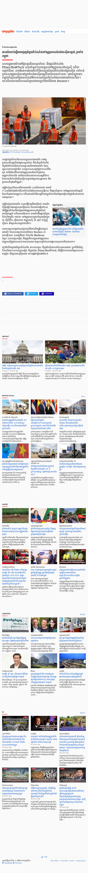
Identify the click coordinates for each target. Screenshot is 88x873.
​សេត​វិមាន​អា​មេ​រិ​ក (28, 152)
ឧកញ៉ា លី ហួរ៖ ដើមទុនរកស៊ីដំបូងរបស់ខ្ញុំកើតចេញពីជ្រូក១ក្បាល (15, 675)
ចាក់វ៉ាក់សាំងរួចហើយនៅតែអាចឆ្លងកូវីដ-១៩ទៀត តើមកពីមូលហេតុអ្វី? (72, 466)
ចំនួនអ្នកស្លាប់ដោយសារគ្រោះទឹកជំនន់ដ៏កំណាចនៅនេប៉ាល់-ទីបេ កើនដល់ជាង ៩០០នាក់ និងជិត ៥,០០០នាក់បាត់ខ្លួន (14, 741)
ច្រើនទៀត (82, 614)
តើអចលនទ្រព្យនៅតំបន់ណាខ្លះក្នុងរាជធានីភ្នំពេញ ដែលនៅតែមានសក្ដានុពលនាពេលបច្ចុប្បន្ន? (14, 790)
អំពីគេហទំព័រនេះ (55, 860)
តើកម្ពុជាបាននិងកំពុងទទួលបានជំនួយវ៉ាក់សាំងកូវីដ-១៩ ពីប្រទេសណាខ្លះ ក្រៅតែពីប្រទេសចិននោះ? (44, 470)
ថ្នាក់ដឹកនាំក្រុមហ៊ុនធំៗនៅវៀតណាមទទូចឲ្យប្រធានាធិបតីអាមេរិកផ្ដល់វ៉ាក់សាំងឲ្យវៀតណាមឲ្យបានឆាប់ (15, 466)
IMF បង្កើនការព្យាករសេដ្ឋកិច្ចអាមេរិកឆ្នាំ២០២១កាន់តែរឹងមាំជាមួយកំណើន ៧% (22, 367)
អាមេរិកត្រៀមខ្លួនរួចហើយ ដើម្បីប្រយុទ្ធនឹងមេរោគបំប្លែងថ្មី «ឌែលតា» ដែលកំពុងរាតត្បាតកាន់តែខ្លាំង (68, 231)
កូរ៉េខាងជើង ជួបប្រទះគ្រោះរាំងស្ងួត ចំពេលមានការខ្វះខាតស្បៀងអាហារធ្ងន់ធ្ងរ (15, 531)
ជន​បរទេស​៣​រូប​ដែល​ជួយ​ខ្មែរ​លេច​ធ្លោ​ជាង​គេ (43, 639)
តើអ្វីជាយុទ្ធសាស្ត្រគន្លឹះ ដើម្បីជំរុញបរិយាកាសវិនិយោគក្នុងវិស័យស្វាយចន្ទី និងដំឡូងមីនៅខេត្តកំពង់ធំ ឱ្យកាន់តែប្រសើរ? (44, 792)
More (83, 397)
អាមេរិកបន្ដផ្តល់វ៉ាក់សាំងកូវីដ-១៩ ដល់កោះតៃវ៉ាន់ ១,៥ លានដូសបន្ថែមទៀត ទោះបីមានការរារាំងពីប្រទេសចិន (14, 424)
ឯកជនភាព (72, 860)
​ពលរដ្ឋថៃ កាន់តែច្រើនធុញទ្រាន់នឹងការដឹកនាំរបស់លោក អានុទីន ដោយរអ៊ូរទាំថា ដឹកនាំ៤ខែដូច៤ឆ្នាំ (44, 739)
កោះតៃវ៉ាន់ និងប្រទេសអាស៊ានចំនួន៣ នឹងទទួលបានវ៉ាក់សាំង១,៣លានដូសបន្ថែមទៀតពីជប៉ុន (71, 424)
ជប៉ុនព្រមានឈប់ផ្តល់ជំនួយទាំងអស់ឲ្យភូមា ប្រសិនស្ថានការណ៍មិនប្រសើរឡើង (72, 531)
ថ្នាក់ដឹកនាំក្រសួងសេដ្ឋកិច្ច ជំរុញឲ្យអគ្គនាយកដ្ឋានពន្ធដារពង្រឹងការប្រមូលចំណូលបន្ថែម (43, 531)
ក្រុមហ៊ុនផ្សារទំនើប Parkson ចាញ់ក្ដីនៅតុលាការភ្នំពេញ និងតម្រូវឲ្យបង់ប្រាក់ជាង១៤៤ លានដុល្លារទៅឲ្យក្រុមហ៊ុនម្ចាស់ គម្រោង (43, 678)
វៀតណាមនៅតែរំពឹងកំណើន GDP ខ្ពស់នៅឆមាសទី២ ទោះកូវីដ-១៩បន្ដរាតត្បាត (65, 367)
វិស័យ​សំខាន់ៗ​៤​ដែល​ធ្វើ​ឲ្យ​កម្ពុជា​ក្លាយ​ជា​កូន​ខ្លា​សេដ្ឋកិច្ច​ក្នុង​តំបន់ (71, 675)
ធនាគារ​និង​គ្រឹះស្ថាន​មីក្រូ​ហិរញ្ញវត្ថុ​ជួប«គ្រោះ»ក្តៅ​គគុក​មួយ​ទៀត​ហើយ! (15, 639)
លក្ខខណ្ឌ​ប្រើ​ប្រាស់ (81, 860)
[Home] (8, 32)
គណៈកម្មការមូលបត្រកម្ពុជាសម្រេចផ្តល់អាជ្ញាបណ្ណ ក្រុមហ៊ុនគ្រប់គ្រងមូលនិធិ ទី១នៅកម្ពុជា (44, 572)
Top (45, 857)
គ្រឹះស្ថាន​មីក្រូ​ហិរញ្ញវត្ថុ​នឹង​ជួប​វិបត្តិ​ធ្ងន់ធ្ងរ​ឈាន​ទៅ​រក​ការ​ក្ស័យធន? (71, 639)
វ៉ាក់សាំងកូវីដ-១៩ (18, 152)
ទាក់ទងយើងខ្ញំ (64, 860)
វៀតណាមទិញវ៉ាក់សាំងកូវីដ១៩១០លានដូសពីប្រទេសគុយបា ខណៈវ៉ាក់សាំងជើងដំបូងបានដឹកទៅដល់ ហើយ (43, 424)
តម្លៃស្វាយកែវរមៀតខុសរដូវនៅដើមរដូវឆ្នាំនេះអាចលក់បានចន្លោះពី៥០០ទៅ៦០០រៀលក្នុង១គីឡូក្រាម (72, 574)
